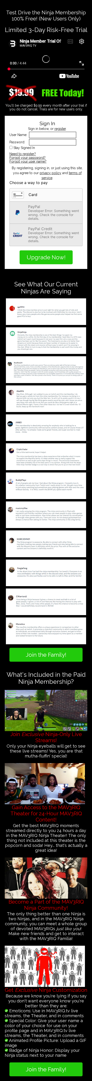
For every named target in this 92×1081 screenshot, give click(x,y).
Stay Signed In (24, 148)
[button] (46, 195)
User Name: (18, 135)
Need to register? (22, 154)
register (60, 129)
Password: (17, 142)
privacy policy (50, 173)
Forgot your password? (27, 158)
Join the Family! (46, 654)
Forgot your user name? (27, 161)
